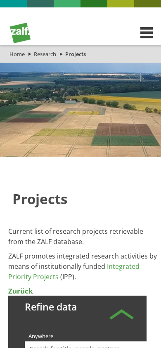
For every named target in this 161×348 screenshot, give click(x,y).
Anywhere (40, 336)
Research (45, 54)
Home (17, 54)
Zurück (20, 291)
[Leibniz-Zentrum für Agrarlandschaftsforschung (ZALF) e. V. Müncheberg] (20, 41)
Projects (75, 54)
